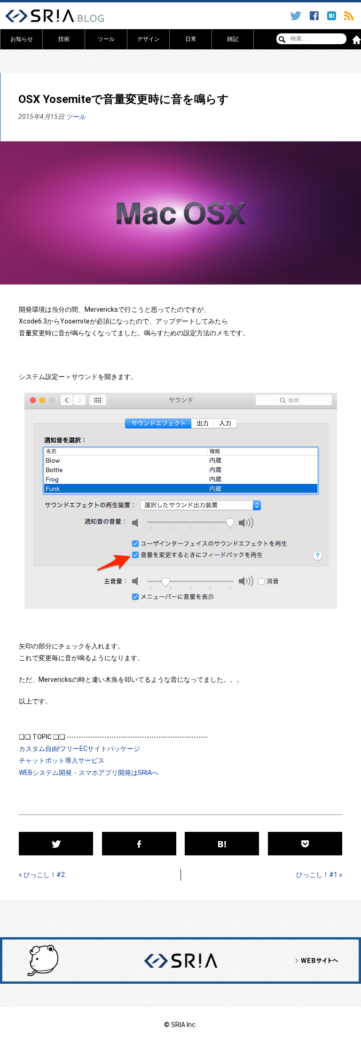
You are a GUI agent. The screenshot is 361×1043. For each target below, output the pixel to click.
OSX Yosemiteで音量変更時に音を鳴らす (123, 99)
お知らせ (21, 39)
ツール (106, 39)
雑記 (232, 39)
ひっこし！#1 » (319, 874)
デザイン (148, 39)
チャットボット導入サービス (61, 760)
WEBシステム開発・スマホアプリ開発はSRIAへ (88, 772)
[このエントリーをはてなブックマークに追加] (333, 16)
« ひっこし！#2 (42, 874)
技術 (64, 39)
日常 (190, 39)
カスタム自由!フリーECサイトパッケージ (79, 748)
